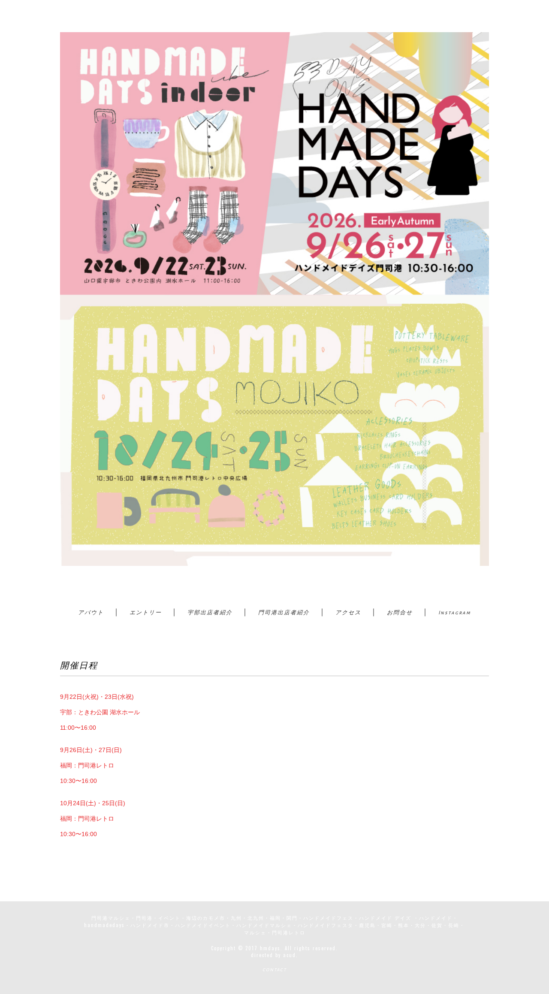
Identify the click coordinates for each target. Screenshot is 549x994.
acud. (290, 955)
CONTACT (274, 969)
